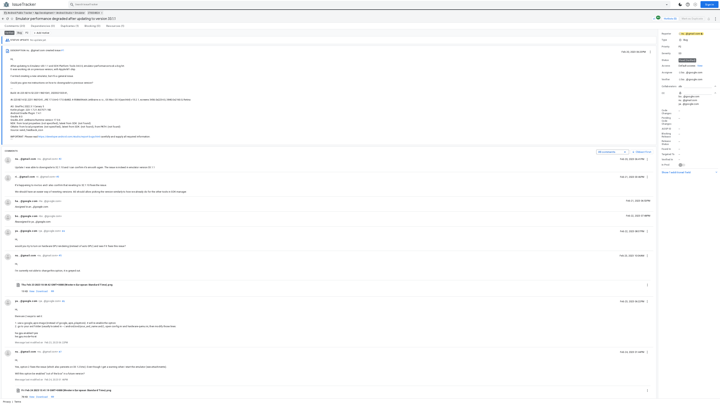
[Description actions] (650, 52)
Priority (665, 46)
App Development (44, 13)
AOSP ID (666, 129)
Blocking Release (666, 135)
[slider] (658, 213)
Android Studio (64, 13)
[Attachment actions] (647, 285)
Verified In (667, 159)
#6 (63, 301)
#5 (60, 255)
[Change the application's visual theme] (680, 4)
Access (666, 65)
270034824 (94, 13)
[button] (689, 40)
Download (42, 291)
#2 (60, 159)
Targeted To (668, 154)
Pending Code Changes (666, 121)
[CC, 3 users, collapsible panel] (697, 93)
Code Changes (666, 112)
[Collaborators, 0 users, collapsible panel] (697, 86)
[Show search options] (666, 4)
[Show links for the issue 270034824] (101, 13)
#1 (62, 50)
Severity (666, 53)
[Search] (72, 4)
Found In (666, 149)
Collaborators (669, 86)
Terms (17, 401)
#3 (57, 176)
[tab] (15, 26)
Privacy (7, 401)
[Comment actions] (647, 159)
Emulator (80, 13)
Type (664, 40)
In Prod (665, 165)
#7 (60, 351)
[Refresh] (7, 18)
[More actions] (715, 19)
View (32, 291)
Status (665, 60)
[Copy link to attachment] (52, 291)
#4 (63, 231)
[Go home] (3, 18)
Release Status (666, 143)
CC (663, 93)
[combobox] (369, 4)
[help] (688, 4)
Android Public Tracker (20, 13)
